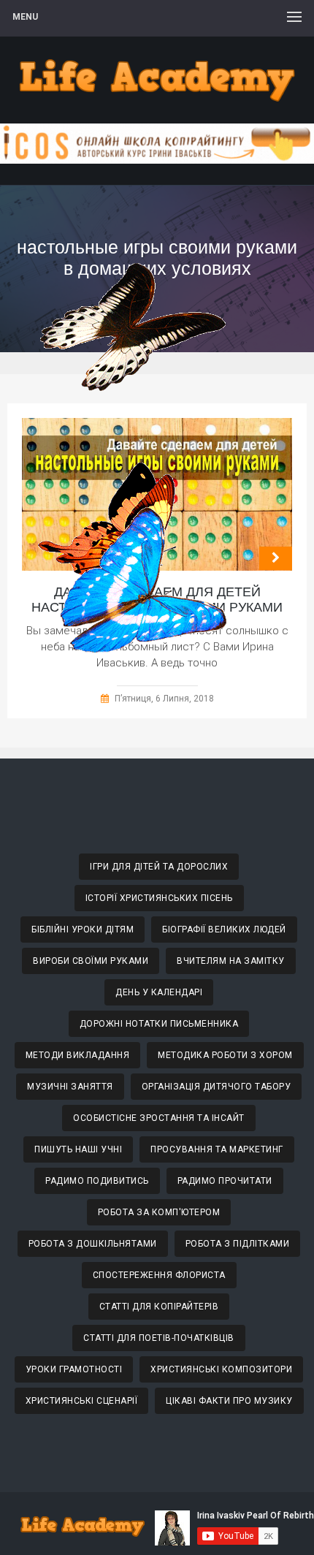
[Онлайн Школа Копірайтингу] (157, 160)
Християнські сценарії (82, 1401)
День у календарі (158, 992)
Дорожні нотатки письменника (159, 1024)
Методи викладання (78, 1055)
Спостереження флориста (159, 1275)
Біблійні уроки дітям (82, 929)
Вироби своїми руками (90, 961)
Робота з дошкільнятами (92, 1244)
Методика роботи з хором (225, 1055)
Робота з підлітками (237, 1244)
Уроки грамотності (74, 1369)
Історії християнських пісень (159, 898)
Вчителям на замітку (231, 961)
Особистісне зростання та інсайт (159, 1118)
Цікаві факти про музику (229, 1401)
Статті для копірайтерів (159, 1306)
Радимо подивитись (97, 1181)
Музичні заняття (70, 1086)
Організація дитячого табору (216, 1086)
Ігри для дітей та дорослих (159, 867)
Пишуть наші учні (78, 1149)
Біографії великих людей (224, 929)
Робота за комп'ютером (159, 1212)
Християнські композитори (221, 1369)
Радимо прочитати (224, 1181)
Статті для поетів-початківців (158, 1338)
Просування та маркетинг (216, 1149)
